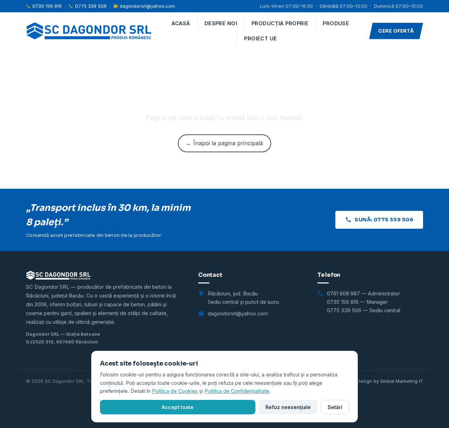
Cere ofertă (396, 31)
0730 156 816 (47, 6)
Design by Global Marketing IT (390, 381)
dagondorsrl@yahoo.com (147, 6)
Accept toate (178, 407)
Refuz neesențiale (288, 407)
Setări (335, 407)
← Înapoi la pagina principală (224, 143)
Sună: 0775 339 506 (384, 219)
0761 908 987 (343, 293)
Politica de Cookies (175, 391)
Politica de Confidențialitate (237, 391)
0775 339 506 (90, 6)
